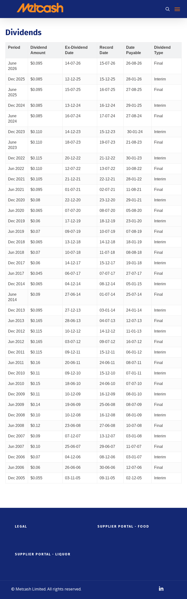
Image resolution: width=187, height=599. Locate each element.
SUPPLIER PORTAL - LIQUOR (43, 554)
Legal (21, 526)
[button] (177, 9)
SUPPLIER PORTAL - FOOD (123, 526)
